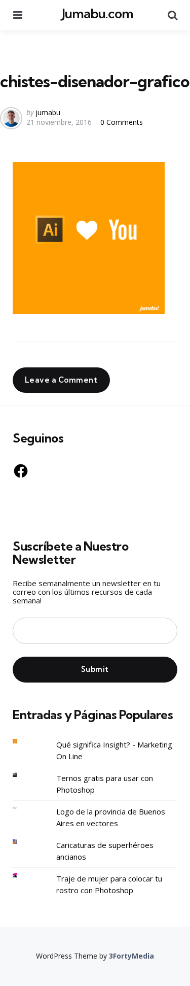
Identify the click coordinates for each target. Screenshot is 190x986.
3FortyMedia (131, 956)
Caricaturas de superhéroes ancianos (105, 851)
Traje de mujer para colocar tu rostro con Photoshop (109, 884)
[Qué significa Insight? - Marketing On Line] (23, 741)
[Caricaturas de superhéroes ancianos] (23, 841)
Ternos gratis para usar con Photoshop (104, 784)
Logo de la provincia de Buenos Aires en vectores (110, 817)
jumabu (47, 112)
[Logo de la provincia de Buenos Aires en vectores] (23, 808)
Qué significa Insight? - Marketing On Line (114, 750)
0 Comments (121, 122)
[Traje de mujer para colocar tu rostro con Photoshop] (23, 875)
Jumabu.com (97, 13)
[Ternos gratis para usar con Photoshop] (23, 774)
